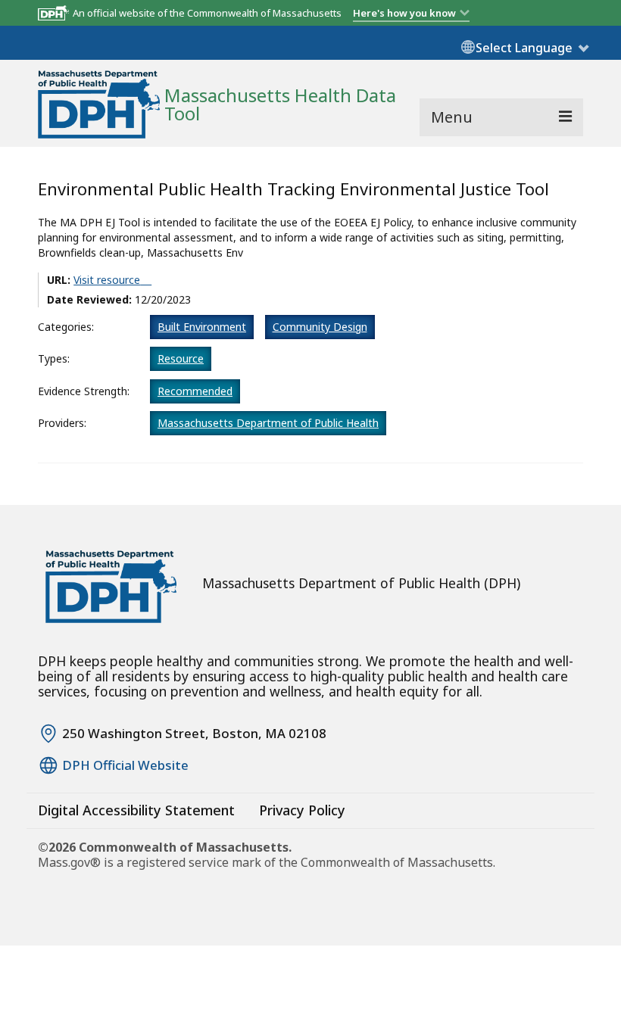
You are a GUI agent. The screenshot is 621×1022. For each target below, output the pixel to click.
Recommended (195, 391)
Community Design (320, 326)
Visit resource (106, 280)
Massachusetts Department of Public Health (268, 423)
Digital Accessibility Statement (136, 810)
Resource (181, 358)
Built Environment (202, 326)
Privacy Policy (302, 810)
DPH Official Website (125, 765)
